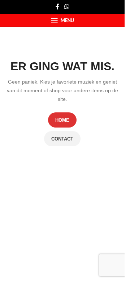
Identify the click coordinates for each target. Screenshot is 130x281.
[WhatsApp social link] (67, 6)
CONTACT (62, 139)
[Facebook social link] (57, 6)
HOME (62, 120)
